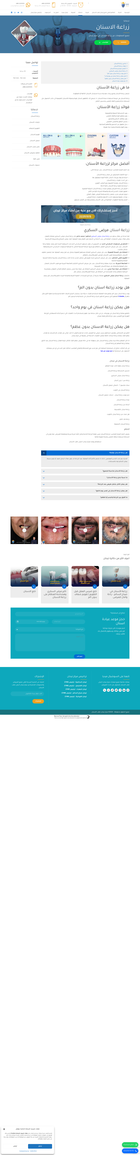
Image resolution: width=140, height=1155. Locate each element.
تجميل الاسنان (35, 141)
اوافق (40, 1146)
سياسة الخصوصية (24, 1151)
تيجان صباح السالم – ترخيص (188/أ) (74, 693)
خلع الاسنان (29, 591)
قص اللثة (36, 159)
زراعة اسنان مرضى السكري (117, 71)
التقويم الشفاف (34, 128)
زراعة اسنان (119, 230)
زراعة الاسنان (35, 116)
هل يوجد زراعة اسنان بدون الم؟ (116, 73)
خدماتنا (80, 12)
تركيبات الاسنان (34, 122)
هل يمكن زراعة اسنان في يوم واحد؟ (115, 76)
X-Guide (121, 296)
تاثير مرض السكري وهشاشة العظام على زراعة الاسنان (55, 594)
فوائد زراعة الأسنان (120, 66)
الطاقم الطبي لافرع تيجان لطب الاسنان (103, 12)
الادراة (119, 12)
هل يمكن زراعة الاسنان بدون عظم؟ (115, 78)
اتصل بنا (56, 12)
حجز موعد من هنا (106, 351)
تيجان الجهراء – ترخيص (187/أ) (76, 689)
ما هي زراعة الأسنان (120, 63)
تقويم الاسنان (35, 135)
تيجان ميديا (65, 12)
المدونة (73, 12)
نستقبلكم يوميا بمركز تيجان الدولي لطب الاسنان (85, 442)
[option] (52, 146)
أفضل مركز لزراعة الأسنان (118, 68)
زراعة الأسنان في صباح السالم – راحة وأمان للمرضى (117, 594)
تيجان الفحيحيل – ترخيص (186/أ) (75, 686)
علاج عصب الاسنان (33, 147)
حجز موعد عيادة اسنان (119, 81)
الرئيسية (127, 12)
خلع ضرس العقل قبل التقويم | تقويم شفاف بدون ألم (85, 594)
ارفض (15, 1146)
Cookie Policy (33, 1151)
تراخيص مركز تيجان (36, 12)
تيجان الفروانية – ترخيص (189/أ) (76, 697)
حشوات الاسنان (34, 165)
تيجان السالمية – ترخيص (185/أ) (75, 682)
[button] (4, 1129)
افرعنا (87, 12)
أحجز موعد (48, 12)
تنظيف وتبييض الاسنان (32, 153)
